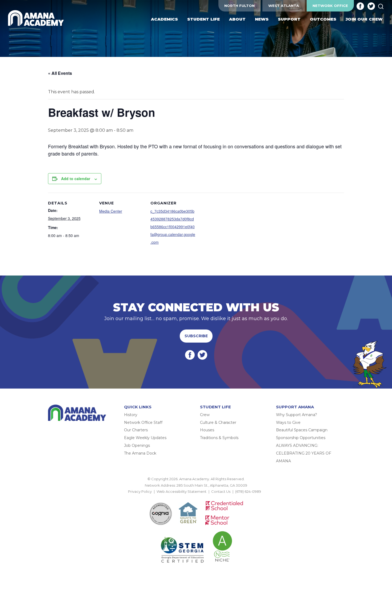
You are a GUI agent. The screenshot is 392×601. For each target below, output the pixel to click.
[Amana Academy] (37, 18)
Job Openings (137, 445)
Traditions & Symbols (219, 437)
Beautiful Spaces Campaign (301, 430)
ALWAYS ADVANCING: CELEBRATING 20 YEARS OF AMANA (303, 453)
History (130, 414)
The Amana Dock (140, 453)
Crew (205, 414)
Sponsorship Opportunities (300, 437)
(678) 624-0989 (248, 491)
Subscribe (196, 336)
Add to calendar (75, 178)
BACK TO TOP (196, 497)
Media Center (110, 211)
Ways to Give (288, 422)
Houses (207, 430)
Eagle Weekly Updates (145, 437)
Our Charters (136, 430)
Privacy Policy (140, 491)
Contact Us (220, 491)
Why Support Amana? (296, 414)
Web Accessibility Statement (181, 491)
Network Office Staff (143, 422)
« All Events (60, 73)
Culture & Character (218, 422)
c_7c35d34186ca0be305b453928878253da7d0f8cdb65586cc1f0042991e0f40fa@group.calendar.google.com (172, 226)
